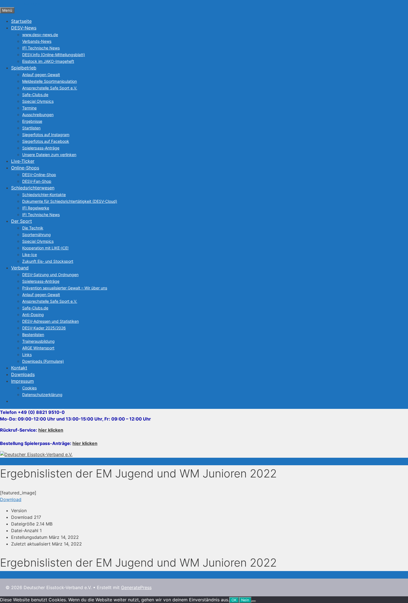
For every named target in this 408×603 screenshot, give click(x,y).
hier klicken (50, 430)
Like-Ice (29, 254)
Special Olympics (38, 101)
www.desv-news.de (40, 34)
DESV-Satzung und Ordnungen (50, 274)
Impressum (22, 381)
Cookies (29, 388)
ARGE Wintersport (38, 348)
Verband (20, 268)
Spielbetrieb (23, 68)
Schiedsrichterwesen (32, 188)
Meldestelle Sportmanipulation (49, 81)
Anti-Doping (33, 314)
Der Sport (21, 221)
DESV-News (23, 28)
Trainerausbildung (38, 341)
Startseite (21, 21)
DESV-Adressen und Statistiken (50, 321)
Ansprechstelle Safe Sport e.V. (49, 88)
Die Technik (32, 228)
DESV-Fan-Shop (36, 181)
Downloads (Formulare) (43, 361)
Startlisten (31, 128)
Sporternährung (36, 234)
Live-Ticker (22, 161)
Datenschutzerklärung (42, 394)
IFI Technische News (41, 48)
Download (10, 499)
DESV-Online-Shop (39, 174)
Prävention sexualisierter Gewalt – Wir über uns (64, 288)
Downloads (23, 374)
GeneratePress (136, 587)
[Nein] (253, 601)
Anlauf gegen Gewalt (41, 74)
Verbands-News (36, 41)
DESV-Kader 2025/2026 (44, 328)
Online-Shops (25, 168)
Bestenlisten (33, 334)
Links (27, 354)
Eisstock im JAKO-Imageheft (48, 61)
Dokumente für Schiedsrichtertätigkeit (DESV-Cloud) (69, 201)
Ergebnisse (32, 121)
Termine (29, 108)
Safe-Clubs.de (35, 94)
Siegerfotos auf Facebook (45, 141)
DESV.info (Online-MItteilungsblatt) (53, 54)
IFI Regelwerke (35, 208)
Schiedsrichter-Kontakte (44, 194)
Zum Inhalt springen (20, 3)
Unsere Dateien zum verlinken (49, 154)
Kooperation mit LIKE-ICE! (45, 248)
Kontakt (19, 368)
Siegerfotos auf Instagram (45, 134)
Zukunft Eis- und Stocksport (47, 261)
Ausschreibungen (38, 114)
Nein (245, 600)
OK (234, 600)
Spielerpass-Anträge (40, 148)
